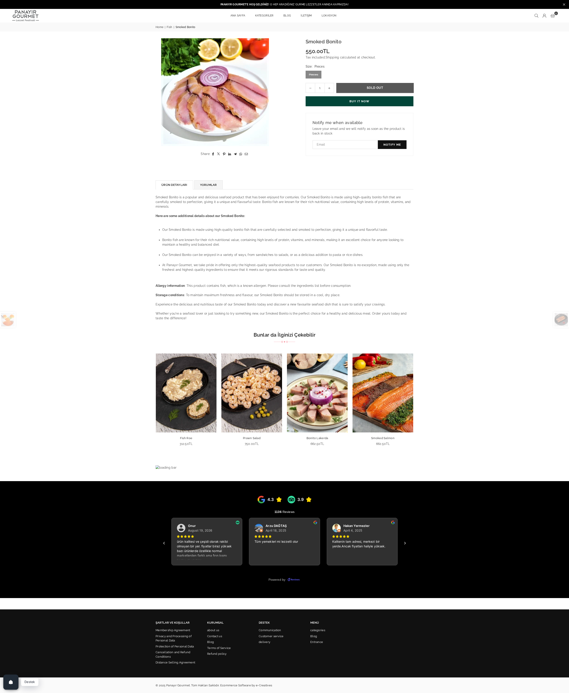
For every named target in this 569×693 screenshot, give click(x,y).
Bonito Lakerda (196, 438)
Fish (169, 27)
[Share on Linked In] (229, 154)
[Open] (10, 682)
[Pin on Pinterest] (224, 154)
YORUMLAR (208, 185)
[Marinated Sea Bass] (392, 393)
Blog (210, 642)
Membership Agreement (173, 630)
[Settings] (545, 16)
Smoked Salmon (261, 438)
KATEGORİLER (264, 15)
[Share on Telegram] (235, 154)
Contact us (214, 636)
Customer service (271, 636)
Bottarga (327, 438)
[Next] (418, 402)
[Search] (537, 16)
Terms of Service (219, 648)
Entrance (316, 642)
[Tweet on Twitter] (218, 154)
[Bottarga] (327, 393)
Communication (270, 630)
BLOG (287, 15)
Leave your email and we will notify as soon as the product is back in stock (359, 131)
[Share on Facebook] (213, 154)
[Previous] (150, 402)
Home (159, 27)
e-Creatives (264, 685)
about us (213, 630)
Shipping (332, 57)
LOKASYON (329, 15)
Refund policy (217, 653)
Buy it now (359, 101)
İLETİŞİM (306, 15)
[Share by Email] (246, 154)
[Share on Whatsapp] (240, 154)
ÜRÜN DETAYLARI (174, 185)
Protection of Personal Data (175, 646)
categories (317, 630)
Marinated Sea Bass (392, 438)
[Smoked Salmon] (261, 393)
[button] (553, 16)
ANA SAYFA (237, 15)
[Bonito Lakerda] (195, 393)
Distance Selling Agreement (175, 662)
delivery (264, 642)
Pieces (313, 74)
